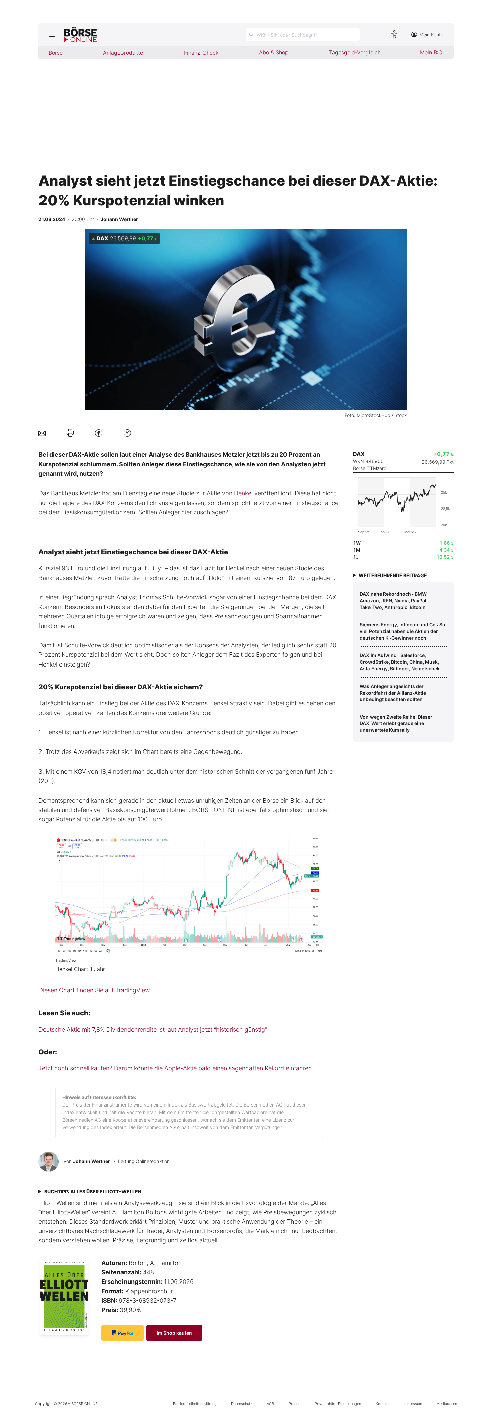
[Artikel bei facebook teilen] (98, 433)
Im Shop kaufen (174, 1333)
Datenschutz (241, 1403)
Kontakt (382, 1403)
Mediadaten (446, 1403)
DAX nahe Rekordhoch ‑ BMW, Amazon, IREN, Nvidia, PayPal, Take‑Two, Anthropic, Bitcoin (394, 600)
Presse (294, 1403)
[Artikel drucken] (70, 433)
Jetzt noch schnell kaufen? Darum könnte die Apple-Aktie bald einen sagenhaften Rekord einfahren (175, 1068)
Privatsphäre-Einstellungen (338, 1403)
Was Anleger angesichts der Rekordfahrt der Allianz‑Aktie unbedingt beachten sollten (393, 692)
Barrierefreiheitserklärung (195, 1403)
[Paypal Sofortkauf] (122, 1333)
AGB (270, 1403)
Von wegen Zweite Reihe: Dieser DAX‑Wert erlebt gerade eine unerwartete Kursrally (396, 723)
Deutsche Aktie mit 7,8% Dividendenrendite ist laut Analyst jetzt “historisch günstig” (152, 1029)
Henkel (243, 493)
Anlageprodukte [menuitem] (123, 52)
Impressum (412, 1403)
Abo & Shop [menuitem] (274, 52)
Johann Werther (91, 1161)
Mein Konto (431, 34)
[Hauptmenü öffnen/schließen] (51, 34)
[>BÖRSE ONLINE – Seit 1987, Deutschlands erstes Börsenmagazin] (80, 34)
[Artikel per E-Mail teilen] (42, 432)
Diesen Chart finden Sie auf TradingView (94, 990)
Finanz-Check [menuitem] (201, 52)
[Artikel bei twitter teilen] (127, 433)
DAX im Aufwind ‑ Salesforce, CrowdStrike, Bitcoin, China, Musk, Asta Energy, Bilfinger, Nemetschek (400, 661)
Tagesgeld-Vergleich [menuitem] (355, 52)
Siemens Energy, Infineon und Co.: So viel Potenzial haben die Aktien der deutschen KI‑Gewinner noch (402, 631)
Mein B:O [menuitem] (431, 52)
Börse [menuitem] (56, 52)
